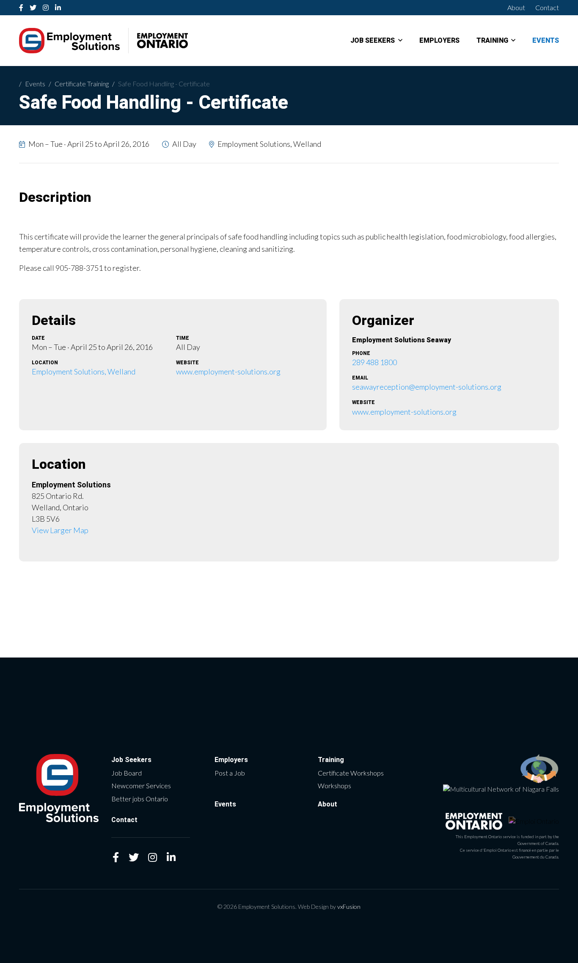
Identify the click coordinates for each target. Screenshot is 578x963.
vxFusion (349, 906)
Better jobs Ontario (139, 799)
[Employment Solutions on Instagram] (46, 7)
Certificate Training (82, 84)
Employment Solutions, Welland (83, 371)
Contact (547, 7)
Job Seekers (372, 41)
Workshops (334, 785)
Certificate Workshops (351, 773)
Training (492, 41)
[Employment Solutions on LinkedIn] (58, 7)
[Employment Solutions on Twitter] (33, 7)
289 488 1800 (374, 362)
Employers (439, 41)
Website (187, 363)
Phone (361, 353)
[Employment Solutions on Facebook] (21, 7)
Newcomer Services (141, 785)
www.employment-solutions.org (228, 371)
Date (38, 338)
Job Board (126, 773)
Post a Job (230, 773)
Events (545, 41)
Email (360, 378)
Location (45, 363)
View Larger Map (60, 530)
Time (182, 338)
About (516, 7)
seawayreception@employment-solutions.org (426, 386)
